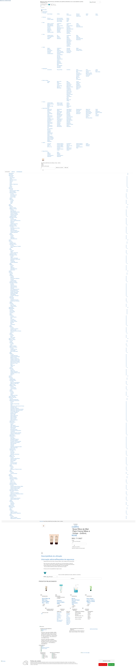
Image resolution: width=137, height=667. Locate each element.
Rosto (87, 15)
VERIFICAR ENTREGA (93, 629)
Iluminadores (49, 69)
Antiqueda (58, 53)
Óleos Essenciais (69, 120)
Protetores (87, 145)
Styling (77, 48)
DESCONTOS (45, 11)
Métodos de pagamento (68, 622)
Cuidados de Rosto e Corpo (69, 90)
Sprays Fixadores (79, 70)
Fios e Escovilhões (89, 117)
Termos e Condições (58, 614)
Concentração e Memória (50, 129)
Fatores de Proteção (49, 144)
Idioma (45, 576)
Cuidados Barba (50, 102)
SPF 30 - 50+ (49, 146)
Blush (77, 78)
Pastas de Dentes (89, 112)
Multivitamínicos (50, 132)
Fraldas (48, 81)
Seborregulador (59, 65)
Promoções (44, 12)
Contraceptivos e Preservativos (60, 119)
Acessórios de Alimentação (69, 85)
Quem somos (59, 612)
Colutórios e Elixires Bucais (88, 111)
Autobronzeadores (79, 143)
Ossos (48, 111)
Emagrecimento (79, 109)
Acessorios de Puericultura (69, 93)
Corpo (97, 13)
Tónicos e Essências (49, 28)
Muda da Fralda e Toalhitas (70, 95)
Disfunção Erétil (59, 114)
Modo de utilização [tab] (55, 556)
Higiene (48, 38)
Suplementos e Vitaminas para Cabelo (49, 123)
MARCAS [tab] (13, 171)
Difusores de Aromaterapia (69, 118)
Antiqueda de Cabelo (69, 107)
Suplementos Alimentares (49, 110)
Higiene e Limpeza (50, 23)
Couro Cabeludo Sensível (60, 55)
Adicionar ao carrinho (59, 167)
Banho (68, 98)
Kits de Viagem (49, 13)
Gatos (58, 152)
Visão (48, 114)
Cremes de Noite (60, 25)
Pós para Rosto (59, 69)
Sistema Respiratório (49, 141)
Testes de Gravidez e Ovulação (59, 123)
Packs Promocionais (69, 14)
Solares (97, 15)
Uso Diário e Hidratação (59, 67)
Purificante (68, 122)
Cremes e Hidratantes (59, 38)
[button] (95, 2)
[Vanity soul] (68, 4)
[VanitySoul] (72, 573)
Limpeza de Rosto (50, 32)
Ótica (96, 113)
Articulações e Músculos (49, 120)
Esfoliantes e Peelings (49, 30)
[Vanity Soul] (46, 611)
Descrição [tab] (44, 556)
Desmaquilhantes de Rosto (50, 26)
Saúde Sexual (59, 109)
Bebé (48, 82)
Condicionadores (50, 53)
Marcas (68, 18)
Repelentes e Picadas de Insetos (70, 124)
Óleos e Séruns (79, 49)
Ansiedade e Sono (50, 118)
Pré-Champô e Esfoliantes (49, 51)
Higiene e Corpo (60, 102)
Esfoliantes (68, 42)
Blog (57, 619)
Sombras (87, 76)
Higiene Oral (69, 99)
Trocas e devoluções (68, 617)
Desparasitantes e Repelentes (50, 156)
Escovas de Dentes (88, 116)
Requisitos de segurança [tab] (65, 559)
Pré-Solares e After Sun (69, 144)
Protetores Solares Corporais (60, 147)
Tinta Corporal (59, 115)
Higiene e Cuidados (49, 154)
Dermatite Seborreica (59, 57)
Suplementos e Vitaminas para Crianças (49, 116)
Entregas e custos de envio (68, 614)
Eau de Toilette (59, 21)
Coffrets (58, 13)
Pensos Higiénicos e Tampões (50, 37)
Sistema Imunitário (50, 138)
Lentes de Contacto (97, 115)
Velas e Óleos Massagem (59, 113)
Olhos (87, 69)
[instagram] (41, 613)
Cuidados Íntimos (50, 35)
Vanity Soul (41, 521)
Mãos (77, 35)
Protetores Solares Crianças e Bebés (60, 145)
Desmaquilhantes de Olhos (70, 26)
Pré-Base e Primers (78, 75)
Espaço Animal (45, 151)
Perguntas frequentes (68, 619)
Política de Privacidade (59, 617)
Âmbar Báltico (69, 110)
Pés (57, 35)
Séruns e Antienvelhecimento (60, 27)
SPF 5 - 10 (49, 145)
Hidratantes (59, 28)
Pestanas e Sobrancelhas (69, 30)
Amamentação (59, 85)
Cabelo (87, 13)
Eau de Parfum (59, 20)
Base (77, 71)
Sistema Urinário (50, 139)
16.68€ (66, 167)
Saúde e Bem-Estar (46, 108)
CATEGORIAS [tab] (7, 171)
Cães (48, 152)
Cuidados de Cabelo (59, 49)
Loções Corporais (60, 105)
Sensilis (68, 19)
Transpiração (69, 43)
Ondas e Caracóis (60, 51)
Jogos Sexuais (59, 111)
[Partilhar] (42, 552)
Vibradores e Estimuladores (59, 126)
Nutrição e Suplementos (78, 15)
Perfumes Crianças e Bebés (50, 19)
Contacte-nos (59, 615)
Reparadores (78, 39)
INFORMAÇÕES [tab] (19, 171)
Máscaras (58, 30)
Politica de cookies (68, 624)
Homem (44, 101)
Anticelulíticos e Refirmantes (69, 41)
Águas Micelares (50, 24)
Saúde (97, 109)
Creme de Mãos (59, 103)
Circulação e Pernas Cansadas (70, 116)
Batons (97, 70)
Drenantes (78, 111)
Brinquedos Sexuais (59, 117)
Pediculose (59, 50)
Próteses (87, 114)
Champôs (49, 52)
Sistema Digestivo (50, 137)
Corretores (68, 69)
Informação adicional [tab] (48, 559)
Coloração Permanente (69, 50)
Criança (77, 81)
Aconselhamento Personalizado (60, 621)
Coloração (68, 48)
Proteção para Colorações (69, 52)
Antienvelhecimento (70, 28)
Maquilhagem (45, 68)
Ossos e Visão (49, 133)
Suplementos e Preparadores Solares (69, 149)
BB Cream (78, 77)
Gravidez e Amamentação (49, 113)
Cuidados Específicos (59, 32)
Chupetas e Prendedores (69, 88)
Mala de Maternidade (59, 87)
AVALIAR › (76, 525)
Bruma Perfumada (60, 19)
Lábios (77, 23)
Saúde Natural (69, 109)
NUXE (74, 535)
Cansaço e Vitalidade (49, 131)
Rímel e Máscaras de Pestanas (89, 74)
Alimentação (78, 110)
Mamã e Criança (45, 80)
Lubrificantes (59, 121)
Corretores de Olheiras (88, 71)
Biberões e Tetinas (70, 86)
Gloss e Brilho (98, 71)
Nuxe (67, 21)
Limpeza (77, 24)
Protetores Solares (60, 143)
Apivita (68, 20)
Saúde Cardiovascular (49, 135)
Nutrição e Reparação (59, 62)
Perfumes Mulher (60, 18)
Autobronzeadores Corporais (79, 145)
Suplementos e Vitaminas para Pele (49, 126)
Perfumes (78, 13)
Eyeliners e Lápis (89, 72)
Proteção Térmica (79, 50)
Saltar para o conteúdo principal (5, 0)
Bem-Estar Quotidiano (68, 114)
